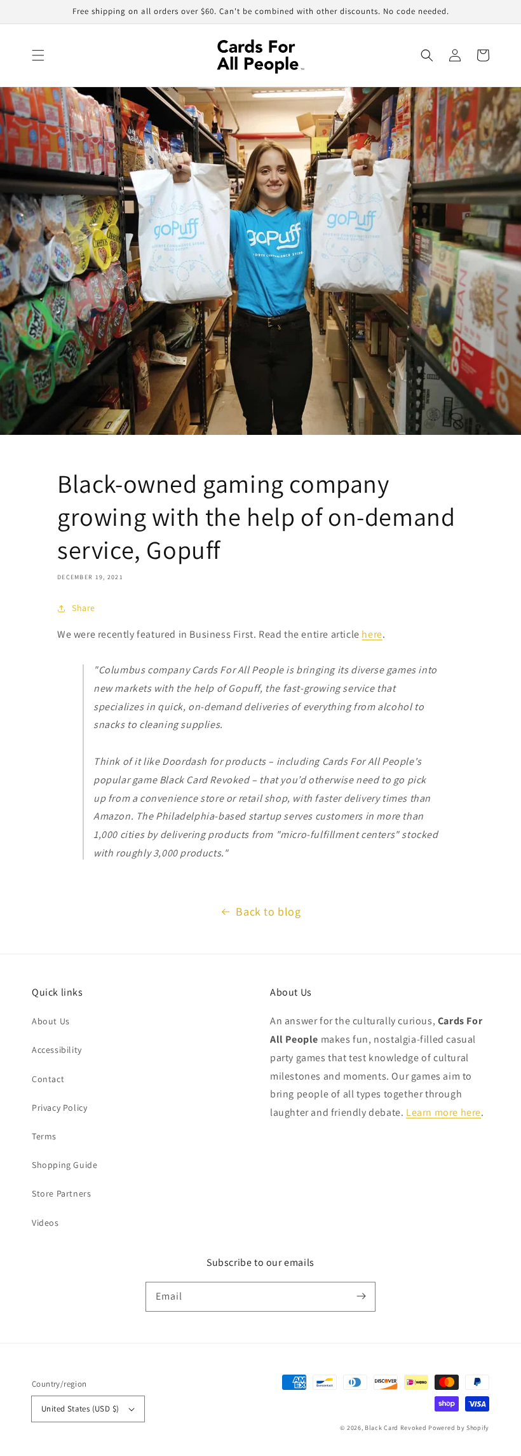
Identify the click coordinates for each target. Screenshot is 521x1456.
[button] (38, 55)
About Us (51, 1021)
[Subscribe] (361, 1296)
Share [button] (83, 608)
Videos (45, 1222)
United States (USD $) (80, 1408)
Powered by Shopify (458, 1428)
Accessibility (57, 1049)
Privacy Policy (59, 1107)
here (372, 634)
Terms (44, 1136)
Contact (48, 1079)
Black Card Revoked (396, 1428)
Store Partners (61, 1193)
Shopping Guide (64, 1165)
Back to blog (268, 911)
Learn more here (443, 1112)
